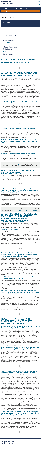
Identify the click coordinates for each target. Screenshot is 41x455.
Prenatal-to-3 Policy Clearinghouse (14, 164)
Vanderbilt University (4, 448)
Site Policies (17, 452)
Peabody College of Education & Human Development (10, 450)
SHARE (2, 11)
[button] (8, 11)
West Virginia (26, 8)
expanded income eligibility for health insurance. (28, 210)
